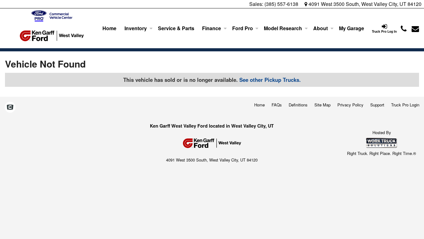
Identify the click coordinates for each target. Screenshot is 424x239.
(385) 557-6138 (281, 3)
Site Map (322, 105)
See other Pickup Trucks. (270, 79)
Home (109, 28)
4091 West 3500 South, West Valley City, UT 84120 (364, 3)
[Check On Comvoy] (10, 107)
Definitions (298, 105)
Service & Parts (176, 28)
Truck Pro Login (405, 105)
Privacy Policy (350, 105)
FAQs (277, 105)
